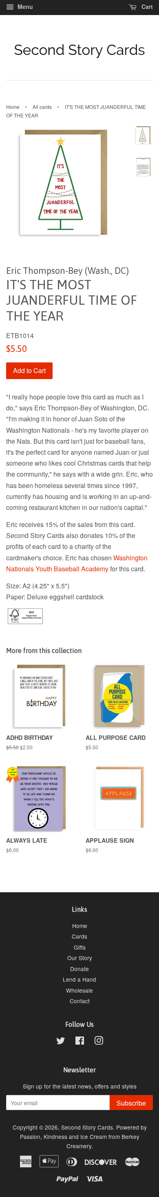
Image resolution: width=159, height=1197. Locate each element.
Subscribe (131, 1103)
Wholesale (79, 990)
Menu (24, 6)
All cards (42, 106)
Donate (79, 969)
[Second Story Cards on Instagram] (98, 1042)
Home (13, 106)
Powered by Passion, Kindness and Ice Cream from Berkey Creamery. (83, 1136)
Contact (80, 1001)
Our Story (79, 958)
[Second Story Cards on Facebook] (79, 1042)
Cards (79, 936)
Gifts (80, 947)
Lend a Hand (79, 979)
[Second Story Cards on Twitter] (60, 1042)
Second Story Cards (87, 1127)
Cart (146, 6)
